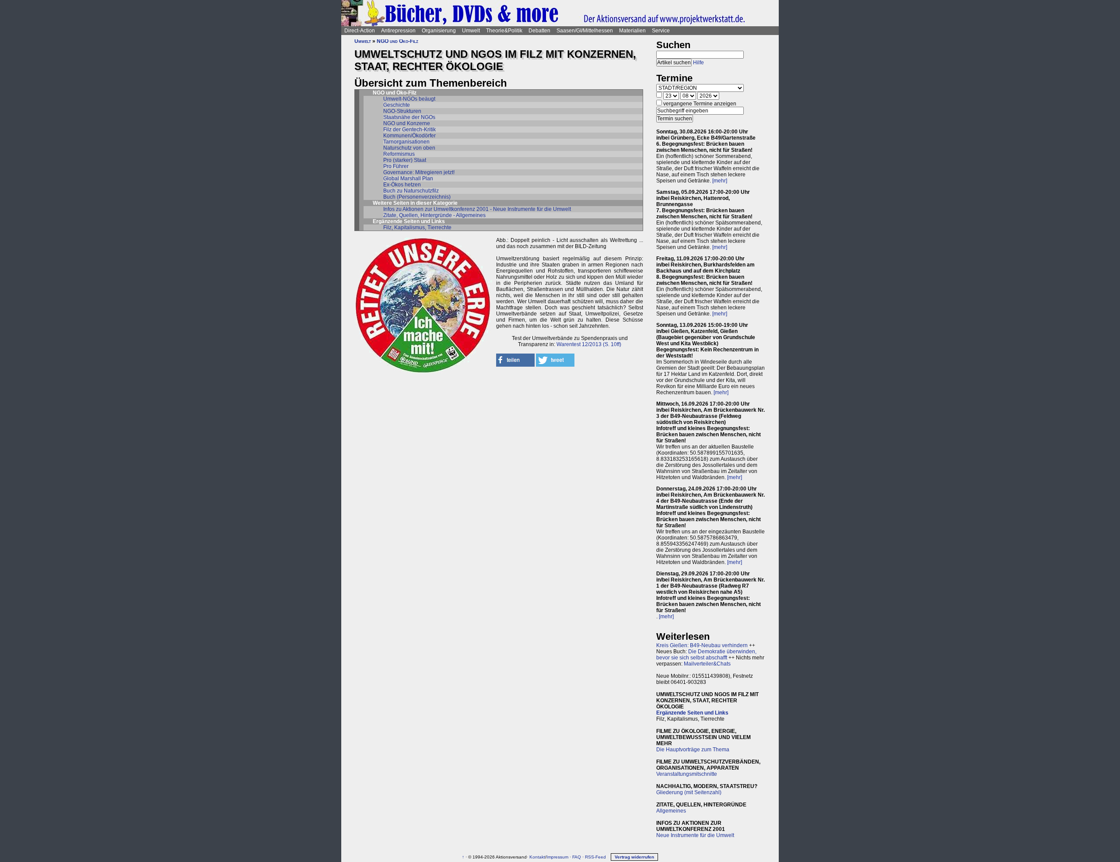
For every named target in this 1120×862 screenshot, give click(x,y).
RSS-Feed (595, 857)
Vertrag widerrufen (634, 857)
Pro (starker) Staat (404, 160)
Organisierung (439, 31)
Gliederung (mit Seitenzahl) (688, 792)
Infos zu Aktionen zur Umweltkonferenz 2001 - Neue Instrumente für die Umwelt (477, 209)
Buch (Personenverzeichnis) (417, 197)
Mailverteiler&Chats (707, 664)
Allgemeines (671, 811)
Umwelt (471, 31)
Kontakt (537, 857)
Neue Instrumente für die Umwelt (695, 835)
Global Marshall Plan (408, 178)
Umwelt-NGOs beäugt (409, 99)
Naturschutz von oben (409, 148)
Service (661, 31)
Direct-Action (359, 31)
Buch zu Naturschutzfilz (411, 191)
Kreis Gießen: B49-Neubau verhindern (702, 645)
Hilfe (698, 63)
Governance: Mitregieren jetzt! (419, 172)
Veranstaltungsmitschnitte (686, 774)
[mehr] (719, 181)
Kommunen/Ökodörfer (409, 136)
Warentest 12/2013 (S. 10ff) (588, 344)
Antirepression (398, 31)
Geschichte (396, 105)
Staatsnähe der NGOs (409, 117)
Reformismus (399, 154)
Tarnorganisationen (406, 142)
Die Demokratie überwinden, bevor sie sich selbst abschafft (706, 654)
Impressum (557, 857)
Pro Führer (396, 166)
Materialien (632, 31)
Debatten (539, 31)
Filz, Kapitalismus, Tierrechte (417, 227)
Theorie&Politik (504, 31)
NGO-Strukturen (402, 111)
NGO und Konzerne (406, 123)
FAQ (576, 857)
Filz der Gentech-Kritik (409, 129)
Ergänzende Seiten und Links (692, 713)
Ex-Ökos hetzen (402, 185)
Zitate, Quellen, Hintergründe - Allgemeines (434, 215)
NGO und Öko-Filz (397, 41)
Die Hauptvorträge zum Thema (692, 749)
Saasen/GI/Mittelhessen (584, 31)
